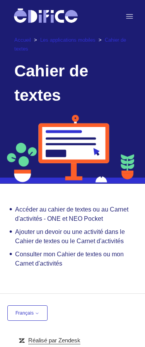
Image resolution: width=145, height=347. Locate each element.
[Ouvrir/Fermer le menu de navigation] (129, 16)
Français (25, 313)
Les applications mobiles (68, 40)
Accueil (22, 40)
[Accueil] (46, 16)
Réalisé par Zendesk (54, 340)
